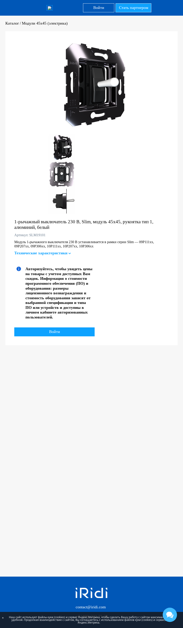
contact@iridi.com (91, 607)
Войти (98, 7)
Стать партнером (133, 7)
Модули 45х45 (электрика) (45, 23)
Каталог (12, 23)
